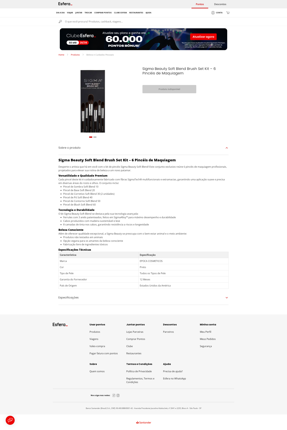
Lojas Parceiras (134, 331)
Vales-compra (97, 346)
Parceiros (168, 331)
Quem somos (97, 371)
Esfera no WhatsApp (174, 378)
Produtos (75, 54)
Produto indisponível (169, 89)
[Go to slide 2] (94, 137)
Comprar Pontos (135, 339)
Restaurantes (133, 353)
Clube (129, 346)
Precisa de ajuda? (173, 371)
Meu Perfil (205, 331)
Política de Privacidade (139, 371)
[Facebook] (114, 395)
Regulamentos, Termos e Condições (140, 380)
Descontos (220, 4)
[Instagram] (118, 395)
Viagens (94, 339)
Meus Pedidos (208, 339)
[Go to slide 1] (90, 137)
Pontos (200, 4)
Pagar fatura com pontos (104, 353)
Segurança (206, 346)
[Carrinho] (228, 13)
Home (61, 54)
